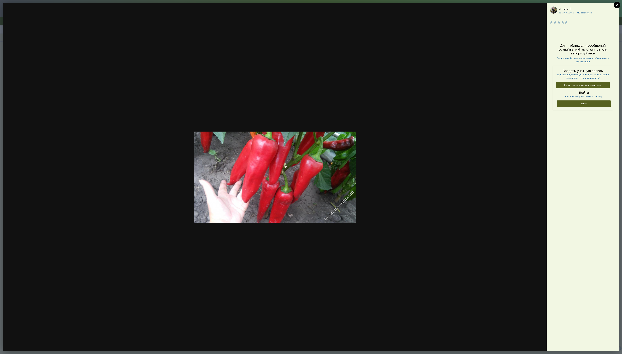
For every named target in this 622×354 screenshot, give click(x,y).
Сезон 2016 (25, 15)
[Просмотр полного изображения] (541, 9)
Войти (584, 103)
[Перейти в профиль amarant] (553, 10)
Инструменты (532, 345)
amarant (565, 9)
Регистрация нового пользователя (582, 85)
